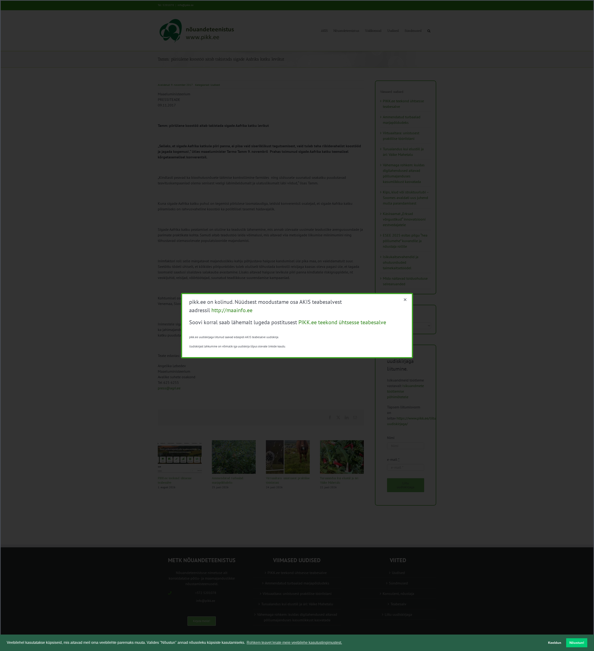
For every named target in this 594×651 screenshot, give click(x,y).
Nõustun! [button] (576, 643)
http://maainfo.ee (231, 310)
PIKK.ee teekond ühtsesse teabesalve (342, 322)
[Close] (405, 300)
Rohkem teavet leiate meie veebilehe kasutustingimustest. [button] (294, 643)
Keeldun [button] (554, 643)
